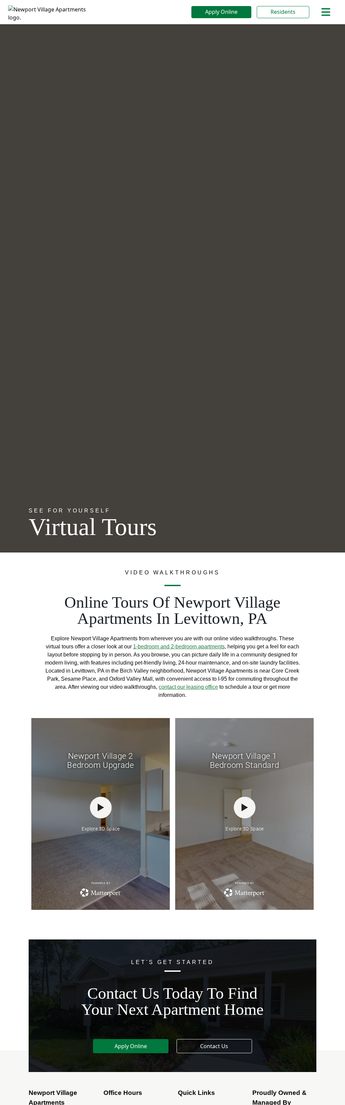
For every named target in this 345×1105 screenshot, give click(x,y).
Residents (283, 11)
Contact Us (214, 1046)
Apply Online (221, 11)
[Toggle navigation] (326, 12)
